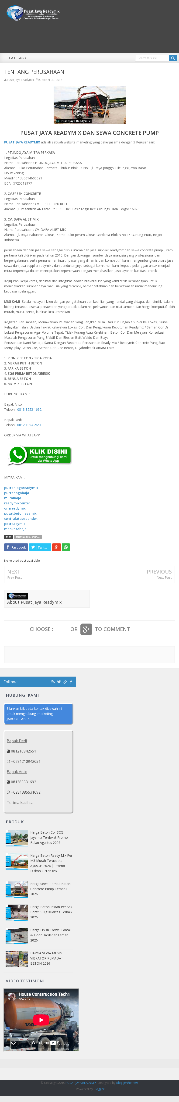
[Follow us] (59, 681)
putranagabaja (16, 493)
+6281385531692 (25, 792)
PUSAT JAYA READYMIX (22, 142)
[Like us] (71, 681)
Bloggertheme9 (127, 1083)
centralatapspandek (21, 518)
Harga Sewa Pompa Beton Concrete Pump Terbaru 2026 (50, 888)
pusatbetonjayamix (20, 513)
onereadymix (15, 508)
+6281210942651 (25, 761)
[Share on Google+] (56, 547)
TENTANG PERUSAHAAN (28, 537)
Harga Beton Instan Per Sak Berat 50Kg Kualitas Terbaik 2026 (51, 912)
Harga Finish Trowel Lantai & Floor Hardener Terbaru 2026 (50, 935)
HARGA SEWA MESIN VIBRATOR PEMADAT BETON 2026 (46, 958)
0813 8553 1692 (29, 409)
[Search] (173, 58)
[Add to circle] (65, 681)
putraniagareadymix (21, 487)
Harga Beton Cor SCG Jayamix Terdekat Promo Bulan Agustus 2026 (49, 837)
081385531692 (23, 782)
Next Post (164, 577)
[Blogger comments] (62, 629)
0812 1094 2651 (29, 425)
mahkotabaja (15, 529)
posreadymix (14, 523)
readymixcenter (17, 503)
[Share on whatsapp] (66, 547)
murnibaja (12, 498)
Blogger (99, 1089)
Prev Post (14, 577)
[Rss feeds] (53, 681)
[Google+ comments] (86, 629)
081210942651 (23, 751)
